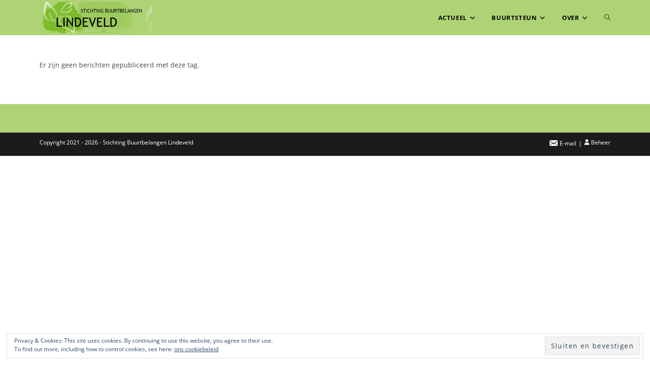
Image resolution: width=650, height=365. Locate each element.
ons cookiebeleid (196, 349)
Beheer (601, 142)
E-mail (568, 143)
